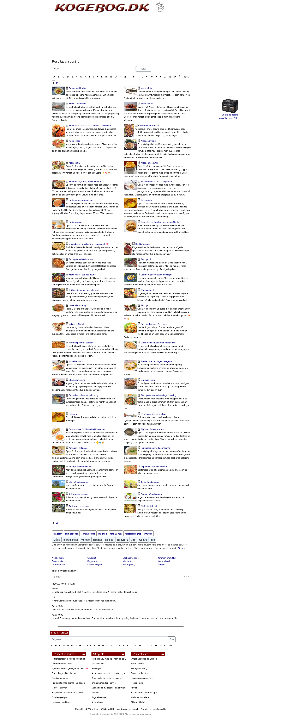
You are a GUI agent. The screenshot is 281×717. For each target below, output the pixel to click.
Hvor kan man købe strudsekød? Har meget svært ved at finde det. (84, 600)
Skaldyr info (155, 264)
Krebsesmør (157, 208)
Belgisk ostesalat (60, 677)
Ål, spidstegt (97, 702)
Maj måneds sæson (90, 485)
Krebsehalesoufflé (156, 169)
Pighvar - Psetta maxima (157, 436)
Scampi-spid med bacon (85, 471)
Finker (134, 687)
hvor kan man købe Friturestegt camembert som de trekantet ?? (82, 609)
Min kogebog (129, 564)
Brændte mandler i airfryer (103, 682)
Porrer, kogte (137, 682)
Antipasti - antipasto (84, 454)
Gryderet (91, 557)
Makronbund (97, 663)
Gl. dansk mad (59, 564)
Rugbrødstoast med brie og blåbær (68, 658)
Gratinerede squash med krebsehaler (156, 347)
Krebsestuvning (157, 149)
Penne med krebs (84, 93)
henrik (55, 588)
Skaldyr (157, 312)
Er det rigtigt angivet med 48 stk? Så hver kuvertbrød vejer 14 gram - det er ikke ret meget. (95, 591)
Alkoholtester (58, 557)
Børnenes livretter (139, 673)
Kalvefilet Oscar (84, 368)
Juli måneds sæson (91, 497)
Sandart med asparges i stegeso (156, 368)
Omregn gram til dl (167, 557)
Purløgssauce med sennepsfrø (157, 454)
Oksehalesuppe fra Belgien (144, 658)
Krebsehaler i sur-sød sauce (84, 279)
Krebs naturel (157, 111)
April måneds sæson (91, 509)
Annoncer (125, 709)
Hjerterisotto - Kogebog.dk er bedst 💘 (70, 668)
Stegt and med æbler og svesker (107, 677)
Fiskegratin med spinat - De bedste (68, 682)
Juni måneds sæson (163, 485)
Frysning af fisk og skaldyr (156, 418)
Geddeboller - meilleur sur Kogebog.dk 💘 (85, 248)
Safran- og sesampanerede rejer (156, 279)
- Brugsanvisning (139, 668)
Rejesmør (91, 417)
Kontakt (135, 709)
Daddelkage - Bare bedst (64, 673)
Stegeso (162, 564)
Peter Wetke (57, 605)
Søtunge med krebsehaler (91, 264)
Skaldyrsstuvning (84, 384)
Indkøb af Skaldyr (83, 328)
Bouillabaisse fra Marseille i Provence (85, 436)
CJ (53, 597)
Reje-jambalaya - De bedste (155, 330)
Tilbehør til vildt (138, 702)
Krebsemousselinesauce (85, 206)
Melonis (95, 692)
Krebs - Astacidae (85, 111)
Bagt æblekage (98, 697)
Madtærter (128, 561)
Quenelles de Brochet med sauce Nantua (163, 226)
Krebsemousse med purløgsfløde (157, 188)
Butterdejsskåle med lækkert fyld (91, 400)
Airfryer (181, 547)
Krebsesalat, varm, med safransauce (85, 188)
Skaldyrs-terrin (163, 384)
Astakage (96, 668)
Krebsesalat (84, 167)
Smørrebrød (164, 561)
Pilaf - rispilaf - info (155, 510)
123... (186, 76)
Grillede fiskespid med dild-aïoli (83, 294)
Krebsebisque (85, 230)
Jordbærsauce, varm (62, 663)
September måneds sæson (162, 470)
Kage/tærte (92, 561)
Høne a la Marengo (84, 310)
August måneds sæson (160, 497)
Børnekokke (58, 561)
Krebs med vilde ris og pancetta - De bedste (91, 130)
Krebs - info (157, 93)
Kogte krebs (84, 145)
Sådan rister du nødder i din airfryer (108, 687)
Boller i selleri (137, 663)
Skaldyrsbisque (160, 248)
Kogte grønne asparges (142, 677)
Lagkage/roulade (131, 557)
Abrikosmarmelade (140, 697)
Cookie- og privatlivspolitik (153, 709)
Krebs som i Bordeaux (162, 130)
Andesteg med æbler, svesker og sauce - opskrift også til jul (109, 673)
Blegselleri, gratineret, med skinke (68, 692)
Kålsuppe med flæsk (62, 702)
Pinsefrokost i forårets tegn (144, 692)
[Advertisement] (121, 36)
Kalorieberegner (94, 564)
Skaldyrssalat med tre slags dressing (156, 402)
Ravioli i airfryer (59, 687)
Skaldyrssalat (162, 294)
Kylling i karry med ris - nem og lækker (109, 658)
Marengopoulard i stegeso (85, 349)
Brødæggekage (59, 697)
